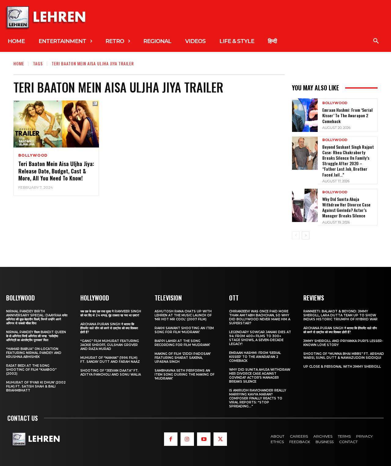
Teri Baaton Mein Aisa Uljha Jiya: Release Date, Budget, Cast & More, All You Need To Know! (56, 171)
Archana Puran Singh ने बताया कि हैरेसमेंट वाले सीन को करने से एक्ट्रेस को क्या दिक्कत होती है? (109, 328)
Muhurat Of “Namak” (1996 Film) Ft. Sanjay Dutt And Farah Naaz (110, 360)
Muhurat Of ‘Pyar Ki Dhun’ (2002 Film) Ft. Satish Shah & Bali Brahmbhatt (36, 386)
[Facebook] (170, 439)
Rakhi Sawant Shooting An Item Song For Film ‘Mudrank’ (184, 330)
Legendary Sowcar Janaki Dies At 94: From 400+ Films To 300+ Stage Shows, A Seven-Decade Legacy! (260, 338)
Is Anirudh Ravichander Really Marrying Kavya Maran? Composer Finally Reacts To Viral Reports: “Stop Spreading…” (257, 398)
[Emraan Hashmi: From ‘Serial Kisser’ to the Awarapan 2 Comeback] (305, 115)
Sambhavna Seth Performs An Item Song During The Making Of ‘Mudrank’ (184, 374)
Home (18, 63)
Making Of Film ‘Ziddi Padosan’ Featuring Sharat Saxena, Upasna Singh (183, 358)
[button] (376, 41)
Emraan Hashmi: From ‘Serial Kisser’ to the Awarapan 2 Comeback (347, 115)
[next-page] (305, 235)
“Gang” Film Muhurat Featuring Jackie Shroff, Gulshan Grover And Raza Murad (109, 345)
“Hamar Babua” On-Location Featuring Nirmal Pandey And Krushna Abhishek (33, 353)
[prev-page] (296, 235)
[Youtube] (203, 439)
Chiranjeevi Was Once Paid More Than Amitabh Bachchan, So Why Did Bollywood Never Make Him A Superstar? (259, 317)
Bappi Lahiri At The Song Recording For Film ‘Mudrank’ (182, 343)
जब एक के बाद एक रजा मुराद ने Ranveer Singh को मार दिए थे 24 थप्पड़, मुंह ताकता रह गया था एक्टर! (110, 313)
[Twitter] (220, 439)
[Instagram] (187, 439)
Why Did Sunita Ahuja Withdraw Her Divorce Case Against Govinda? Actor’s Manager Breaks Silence (346, 207)
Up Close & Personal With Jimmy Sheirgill (342, 367)
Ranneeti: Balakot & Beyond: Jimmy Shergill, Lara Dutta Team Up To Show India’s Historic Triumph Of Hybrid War (340, 315)
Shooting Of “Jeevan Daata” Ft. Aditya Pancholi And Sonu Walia (110, 373)
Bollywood (33, 155)
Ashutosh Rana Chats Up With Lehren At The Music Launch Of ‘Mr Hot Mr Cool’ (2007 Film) (183, 315)
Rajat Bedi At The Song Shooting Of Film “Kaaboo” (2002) (31, 370)
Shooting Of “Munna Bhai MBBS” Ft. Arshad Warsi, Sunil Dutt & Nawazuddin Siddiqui (343, 356)
